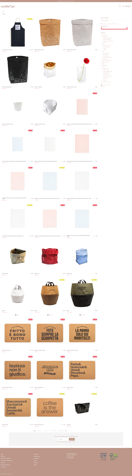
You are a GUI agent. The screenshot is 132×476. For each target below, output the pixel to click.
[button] (126, 6)
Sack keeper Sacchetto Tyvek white (7, 124)
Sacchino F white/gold (38, 86)
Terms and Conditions (5, 458)
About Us (36, 454)
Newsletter (36, 458)
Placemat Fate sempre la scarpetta (40, 350)
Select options (5, 312)
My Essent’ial (37, 456)
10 (53, 430)
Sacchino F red (37, 273)
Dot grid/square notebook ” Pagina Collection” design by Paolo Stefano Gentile (47, 198)
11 (55, 430)
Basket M (36, 310)
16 (61, 430)
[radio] (16, 315)
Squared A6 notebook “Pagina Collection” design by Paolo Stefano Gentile (14, 161)
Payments (3, 462)
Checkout (3, 456)
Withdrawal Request (5, 465)
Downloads (3, 467)
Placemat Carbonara (70, 387)
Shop (2, 454)
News (35, 460)
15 (59, 430)
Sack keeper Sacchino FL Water (72, 86)
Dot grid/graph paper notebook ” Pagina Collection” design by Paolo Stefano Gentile (14, 198)
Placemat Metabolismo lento (39, 387)
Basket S (3, 310)
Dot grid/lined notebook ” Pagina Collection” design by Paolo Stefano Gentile (79, 198)
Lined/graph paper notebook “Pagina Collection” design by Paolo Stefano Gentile (79, 161)
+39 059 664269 (71, 455)
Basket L (68, 310)
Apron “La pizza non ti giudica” (7, 49)
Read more (5, 51)
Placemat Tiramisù (5, 424)
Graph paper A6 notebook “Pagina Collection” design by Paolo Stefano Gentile (79, 124)
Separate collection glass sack (6, 86)
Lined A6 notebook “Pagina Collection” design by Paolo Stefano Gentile (46, 161)
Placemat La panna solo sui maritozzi (72, 350)
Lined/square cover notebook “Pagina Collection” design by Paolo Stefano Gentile (78, 236)
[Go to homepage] (8, 6)
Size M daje (68, 424)
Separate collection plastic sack (71, 49)
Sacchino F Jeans (69, 273)
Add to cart (37, 51)
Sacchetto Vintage (5, 273)
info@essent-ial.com (70, 456)
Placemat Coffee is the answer (39, 424)
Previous (34, 430)
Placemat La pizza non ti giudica (7, 387)
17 (63, 430)
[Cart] (119, 6)
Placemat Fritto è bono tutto (6, 350)
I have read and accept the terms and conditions (66, 441)
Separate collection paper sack (39, 49)
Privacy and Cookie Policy (6, 460)
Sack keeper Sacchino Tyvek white (40, 124)
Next (66, 430)
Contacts (36, 462)
